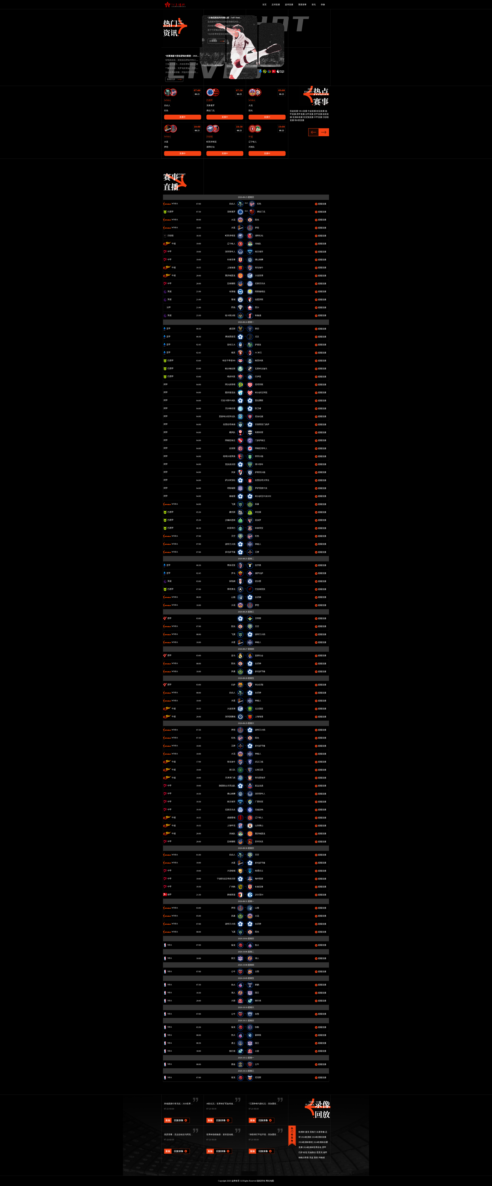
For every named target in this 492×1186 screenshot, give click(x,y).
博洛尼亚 (231, 565)
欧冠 (305, 1152)
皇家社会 (259, 655)
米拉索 (258, 512)
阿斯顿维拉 (260, 291)
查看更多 (213, 41)
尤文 (257, 336)
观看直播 (321, 204)
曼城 (233, 299)
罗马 (233, 573)
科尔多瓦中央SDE (263, 496)
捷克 (307, 1132)
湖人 (257, 958)
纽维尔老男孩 (229, 456)
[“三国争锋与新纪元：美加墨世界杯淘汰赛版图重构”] (261, 1117)
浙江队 (232, 770)
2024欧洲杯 (306, 1137)
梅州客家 (259, 879)
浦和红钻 (259, 235)
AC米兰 (258, 352)
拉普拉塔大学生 (262, 480)
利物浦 (258, 315)
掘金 (233, 1064)
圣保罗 (258, 520)
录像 (323, 4)
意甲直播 (318, 114)
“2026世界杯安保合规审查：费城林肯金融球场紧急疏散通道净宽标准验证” (241, 34)
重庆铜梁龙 (230, 275)
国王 (233, 958)
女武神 (258, 597)
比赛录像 (320, 1132)
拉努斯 (232, 448)
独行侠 (258, 1001)
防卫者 (258, 408)
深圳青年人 (230, 251)
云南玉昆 (259, 770)
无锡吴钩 (259, 810)
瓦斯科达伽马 (261, 368)
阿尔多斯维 (230, 384)
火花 (233, 220)
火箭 (233, 1001)
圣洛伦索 (259, 416)
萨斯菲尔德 (260, 472)
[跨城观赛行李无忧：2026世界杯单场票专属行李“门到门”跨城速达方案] (177, 1117)
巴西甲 (170, 212)
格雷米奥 (259, 360)
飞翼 (233, 504)
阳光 (257, 220)
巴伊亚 (258, 376)
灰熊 (257, 1014)
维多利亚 (231, 376)
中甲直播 (318, 117)
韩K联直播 (299, 120)
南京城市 (259, 251)
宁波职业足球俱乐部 (226, 879)
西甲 (169, 618)
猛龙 (233, 945)
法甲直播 (309, 114)
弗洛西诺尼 (230, 336)
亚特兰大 (231, 345)
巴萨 (233, 685)
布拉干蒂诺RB (228, 360)
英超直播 (294, 111)
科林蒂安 (259, 528)
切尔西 (258, 581)
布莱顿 (232, 291)
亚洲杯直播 (297, 117)
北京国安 (259, 709)
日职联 (170, 235)
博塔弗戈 (231, 589)
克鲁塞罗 (231, 212)
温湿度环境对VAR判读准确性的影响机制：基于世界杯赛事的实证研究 (239, 22)
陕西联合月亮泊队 (227, 786)
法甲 (168, 307)
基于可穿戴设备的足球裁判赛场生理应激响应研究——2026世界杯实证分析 (241, 30)
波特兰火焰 (230, 544)
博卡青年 (259, 464)
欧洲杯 (302, 1132)
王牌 (257, 552)
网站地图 (270, 1181)
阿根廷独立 (230, 440)
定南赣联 (231, 283)
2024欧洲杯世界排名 (312, 1147)
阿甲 (169, 384)
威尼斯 (232, 329)
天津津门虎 (230, 778)
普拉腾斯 (259, 400)
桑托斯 (232, 512)
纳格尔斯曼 (304, 1157)
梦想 (257, 228)
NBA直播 (303, 111)
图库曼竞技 (230, 392)
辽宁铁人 (231, 244)
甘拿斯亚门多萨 (262, 424)
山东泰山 (259, 825)
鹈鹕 (257, 985)
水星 (233, 228)
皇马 (233, 655)
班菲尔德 (259, 456)
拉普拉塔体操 (229, 424)
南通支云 (259, 871)
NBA (169, 945)
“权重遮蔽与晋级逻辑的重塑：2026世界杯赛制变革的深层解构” (194, 56)
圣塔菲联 (259, 384)
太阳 (257, 971)
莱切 (257, 329)
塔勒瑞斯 (231, 488)
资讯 (314, 4)
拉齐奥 (258, 565)
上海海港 (231, 267)
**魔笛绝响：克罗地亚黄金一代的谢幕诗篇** (185, 68)
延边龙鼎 (259, 786)
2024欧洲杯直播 (319, 1137)
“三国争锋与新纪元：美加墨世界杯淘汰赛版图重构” (272, 1104)
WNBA (174, 203)
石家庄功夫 (260, 283)
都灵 (233, 352)
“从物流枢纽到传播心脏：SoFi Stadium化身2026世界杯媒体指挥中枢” (239, 18)
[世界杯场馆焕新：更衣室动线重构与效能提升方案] (219, 1148)
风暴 (257, 504)
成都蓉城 (231, 817)
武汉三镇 (259, 762)
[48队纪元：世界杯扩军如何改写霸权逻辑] (219, 1117)
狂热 (259, 204)
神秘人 (258, 544)
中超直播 (312, 111)
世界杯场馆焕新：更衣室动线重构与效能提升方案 (229, 1134)
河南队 (258, 244)
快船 (257, 1027)
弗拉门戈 (261, 212)
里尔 (257, 307)
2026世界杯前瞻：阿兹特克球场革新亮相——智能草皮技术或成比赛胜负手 (199, 72)
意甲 (168, 328)
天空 (233, 536)
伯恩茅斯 (259, 299)
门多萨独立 (260, 440)
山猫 (233, 597)
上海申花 (231, 825)
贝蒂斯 (258, 618)
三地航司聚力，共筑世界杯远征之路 (181, 64)
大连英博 (259, 275)
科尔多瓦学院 (261, 392)
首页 (264, 4)
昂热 (233, 307)
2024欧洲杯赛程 (306, 1142)
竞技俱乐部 (230, 464)
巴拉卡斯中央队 (228, 400)
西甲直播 (300, 114)
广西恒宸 (259, 801)
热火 (257, 945)
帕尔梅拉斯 (230, 368)
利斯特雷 (259, 432)
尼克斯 (258, 1077)
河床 (233, 472)
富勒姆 (232, 581)
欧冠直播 (320, 111)
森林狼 (258, 1035)
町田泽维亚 (230, 235)
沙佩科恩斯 (230, 520)
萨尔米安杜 (230, 480)
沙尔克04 (259, 895)
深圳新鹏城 (230, 716)
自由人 (232, 204)
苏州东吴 (259, 841)
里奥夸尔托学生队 (227, 416)
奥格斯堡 (231, 895)
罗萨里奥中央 (261, 488)
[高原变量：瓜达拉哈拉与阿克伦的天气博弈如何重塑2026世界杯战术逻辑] (177, 1148)
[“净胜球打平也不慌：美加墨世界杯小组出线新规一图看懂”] (261, 1148)
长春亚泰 (231, 259)
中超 (173, 243)
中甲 (169, 251)
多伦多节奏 (230, 552)
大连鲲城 (231, 871)
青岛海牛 (259, 267)
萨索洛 (258, 345)
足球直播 (276, 4)
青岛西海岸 (260, 778)
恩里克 (319, 1152)
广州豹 (232, 887)
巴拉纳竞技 (260, 589)
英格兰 (313, 1132)
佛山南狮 (259, 259)
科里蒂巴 (231, 528)
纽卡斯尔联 (230, 315)
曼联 (316, 1157)
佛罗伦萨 (259, 573)
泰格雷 (232, 496)
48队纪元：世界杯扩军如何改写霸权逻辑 (224, 1104)
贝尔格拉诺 (230, 408)
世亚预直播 (308, 117)
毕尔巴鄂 (259, 685)
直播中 (183, 117)
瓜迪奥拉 (312, 1152)
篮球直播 (289, 4)
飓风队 (232, 432)
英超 (169, 291)
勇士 (233, 1043)
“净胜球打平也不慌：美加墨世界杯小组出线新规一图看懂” (275, 1134)
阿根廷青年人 (261, 448)
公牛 (233, 971)
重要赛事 (302, 4)
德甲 (169, 894)
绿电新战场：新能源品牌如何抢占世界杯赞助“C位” (188, 60)
